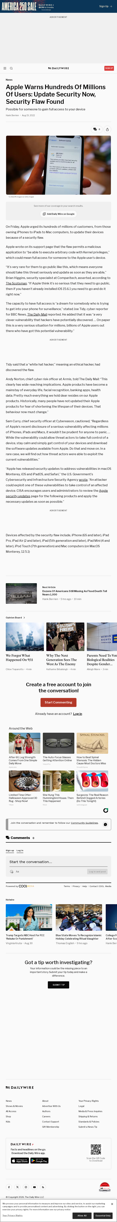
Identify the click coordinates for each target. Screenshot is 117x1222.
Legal (81, 1106)
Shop (8, 1116)
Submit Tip (59, 985)
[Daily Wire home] (58, 68)
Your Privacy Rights (88, 1101)
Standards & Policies (88, 1121)
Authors (46, 1111)
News (9, 1101)
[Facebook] (9, 1187)
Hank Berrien (12, 115)
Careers (46, 1116)
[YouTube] (34, 1187)
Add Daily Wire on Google (60, 214)
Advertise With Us (51, 1106)
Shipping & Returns (88, 1116)
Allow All (82, 1215)
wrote (83, 480)
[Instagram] (26, 1187)
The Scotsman (16, 283)
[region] (58, 1210)
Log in (77, 714)
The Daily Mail (37, 314)
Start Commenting (58, 702)
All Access (11, 1111)
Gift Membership (50, 1127)
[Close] (112, 1204)
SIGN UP (109, 68)
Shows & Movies (14, 1106)
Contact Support (50, 1121)
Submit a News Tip (87, 1127)
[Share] (107, 129)
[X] (17, 1187)
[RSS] (43, 1187)
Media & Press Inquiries (90, 1111)
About (45, 1101)
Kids (8, 1121)
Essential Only (103, 1215)
